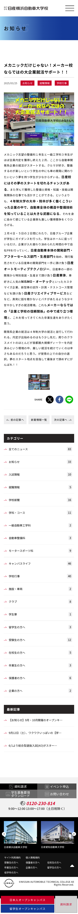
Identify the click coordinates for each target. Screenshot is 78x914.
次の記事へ (60, 419)
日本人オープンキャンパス (28, 900)
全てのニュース (40, 449)
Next (74, 834)
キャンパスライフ (40, 563)
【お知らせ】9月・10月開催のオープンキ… (35, 720)
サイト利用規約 (12, 857)
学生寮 (40, 614)
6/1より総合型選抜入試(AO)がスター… (33, 745)
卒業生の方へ (40, 665)
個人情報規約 (33, 857)
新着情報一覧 (39, 419)
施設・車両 (40, 589)
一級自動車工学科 (40, 525)
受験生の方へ (40, 640)
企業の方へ (40, 691)
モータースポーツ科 (40, 551)
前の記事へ (17, 419)
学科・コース (40, 513)
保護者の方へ (40, 678)
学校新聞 (40, 500)
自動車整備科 (40, 538)
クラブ (40, 602)
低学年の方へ (11, 872)
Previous (4, 834)
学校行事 (40, 576)
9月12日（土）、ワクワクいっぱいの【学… (35, 733)
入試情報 (40, 474)
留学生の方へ (40, 627)
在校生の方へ (40, 652)
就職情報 (40, 487)
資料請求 (66, 904)
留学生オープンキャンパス (28, 909)
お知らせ (40, 462)
